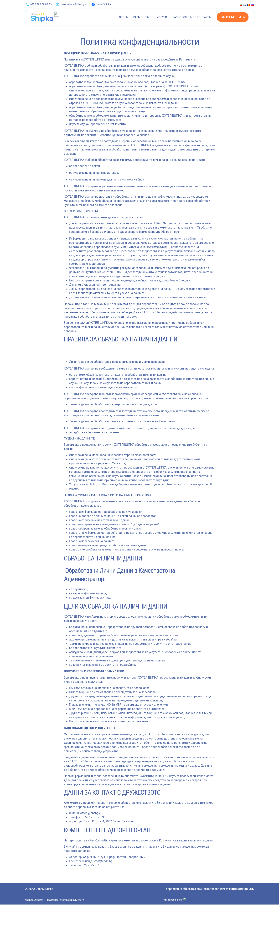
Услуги (162, 17)
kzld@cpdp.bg (103, 861)
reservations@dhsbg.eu (74, 4)
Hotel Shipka (103, 4)
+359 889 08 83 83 (41, 4)
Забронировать (233, 17)
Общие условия (34, 899)
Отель (123, 17)
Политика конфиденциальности (65, 899)
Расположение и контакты (192, 17)
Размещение (142, 17)
